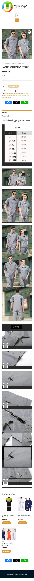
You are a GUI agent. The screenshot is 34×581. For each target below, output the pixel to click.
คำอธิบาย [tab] (4, 112)
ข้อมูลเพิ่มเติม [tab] (6, 116)
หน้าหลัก (4, 63)
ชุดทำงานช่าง (23, 93)
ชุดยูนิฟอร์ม (8, 97)
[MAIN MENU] (17, 20)
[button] (29, 32)
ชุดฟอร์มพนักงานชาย (14, 95)
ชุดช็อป (14, 93)
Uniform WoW (20, 5)
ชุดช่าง (8, 63)
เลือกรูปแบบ (6, 523)
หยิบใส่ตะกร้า (13, 86)
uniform (9, 93)
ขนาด (3, 75)
